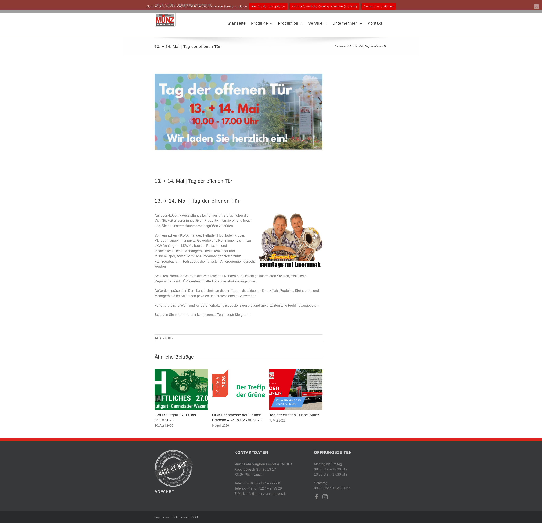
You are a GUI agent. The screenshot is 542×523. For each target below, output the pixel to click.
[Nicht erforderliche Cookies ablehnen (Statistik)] (536, 6)
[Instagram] (325, 496)
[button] (158, 398)
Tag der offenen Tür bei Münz (294, 415)
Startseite (340, 46)
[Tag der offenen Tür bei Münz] (295, 371)
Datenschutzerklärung (379, 6)
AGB (195, 517)
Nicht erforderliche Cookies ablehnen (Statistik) (324, 6)
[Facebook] (316, 496)
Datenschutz (180, 517)
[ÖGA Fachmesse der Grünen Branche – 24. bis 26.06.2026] (238, 371)
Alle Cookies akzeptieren (268, 6)
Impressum (162, 517)
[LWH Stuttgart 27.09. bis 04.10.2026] (181, 371)
